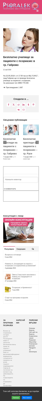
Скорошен (21, 249)
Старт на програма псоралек (16, 298)
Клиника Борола (32, 329)
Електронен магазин (33, 345)
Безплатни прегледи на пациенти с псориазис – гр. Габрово (10, 146)
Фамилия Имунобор (32, 341)
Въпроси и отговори (13, 255)
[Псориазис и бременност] (8, 288)
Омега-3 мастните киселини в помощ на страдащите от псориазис (24, 276)
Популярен (9, 249)
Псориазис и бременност (22, 287)
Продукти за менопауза (33, 350)
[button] (4, 142)
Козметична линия (33, 337)
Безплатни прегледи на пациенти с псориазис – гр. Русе (30, 146)
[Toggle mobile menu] (38, 11)
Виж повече (27, 398)
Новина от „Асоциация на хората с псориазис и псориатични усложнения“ (20, 265)
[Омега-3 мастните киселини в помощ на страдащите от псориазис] (8, 275)
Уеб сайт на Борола (33, 333)
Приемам (16, 398)
